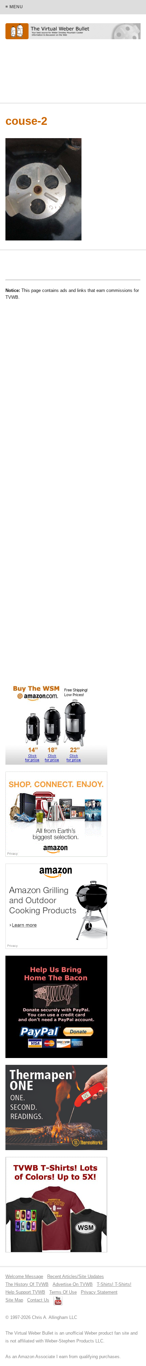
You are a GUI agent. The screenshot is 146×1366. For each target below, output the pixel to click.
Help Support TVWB (25, 1292)
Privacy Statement (99, 1292)
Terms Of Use (63, 1292)
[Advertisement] (59, 74)
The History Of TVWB (27, 1284)
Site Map (14, 1300)
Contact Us (38, 1300)
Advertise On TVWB (73, 1284)
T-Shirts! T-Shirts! (114, 1284)
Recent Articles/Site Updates (75, 1276)
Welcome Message (24, 1276)
